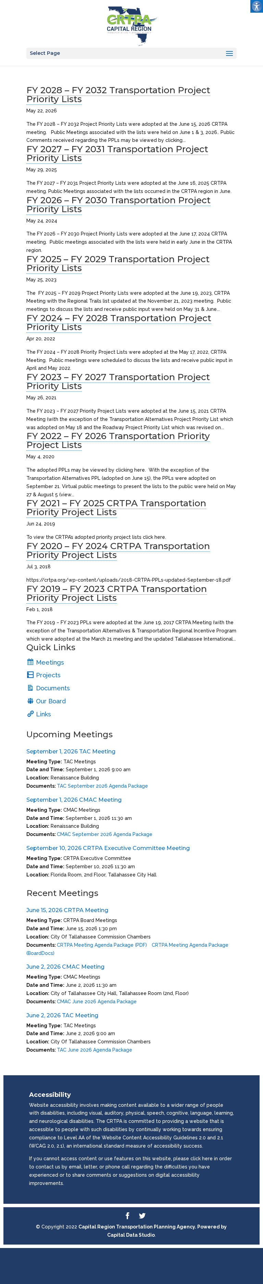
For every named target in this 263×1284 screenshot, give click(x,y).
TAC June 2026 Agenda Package (94, 1050)
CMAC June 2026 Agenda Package (97, 1001)
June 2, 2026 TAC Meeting (62, 1015)
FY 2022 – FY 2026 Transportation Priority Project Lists (118, 440)
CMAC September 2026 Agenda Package (104, 834)
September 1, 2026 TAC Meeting (70, 751)
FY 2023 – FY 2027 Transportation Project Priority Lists (118, 381)
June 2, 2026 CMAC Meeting (65, 967)
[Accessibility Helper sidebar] (256, 6)
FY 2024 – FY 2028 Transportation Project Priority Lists (118, 322)
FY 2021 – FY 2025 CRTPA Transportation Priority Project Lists (116, 508)
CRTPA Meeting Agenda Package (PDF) (102, 945)
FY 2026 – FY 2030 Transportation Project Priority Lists (118, 205)
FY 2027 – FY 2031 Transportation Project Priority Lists (117, 153)
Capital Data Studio (131, 1235)
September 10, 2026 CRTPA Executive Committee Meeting (108, 848)
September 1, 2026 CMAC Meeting (74, 800)
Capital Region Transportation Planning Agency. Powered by (152, 1227)
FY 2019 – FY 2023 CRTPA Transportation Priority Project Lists (116, 593)
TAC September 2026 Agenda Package (102, 786)
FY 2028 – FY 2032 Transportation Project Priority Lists (118, 95)
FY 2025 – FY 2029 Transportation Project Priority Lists (118, 264)
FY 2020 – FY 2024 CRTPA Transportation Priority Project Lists (118, 550)
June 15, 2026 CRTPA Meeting (67, 910)
